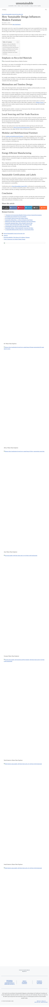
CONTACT (24, 983)
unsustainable (24, 3)
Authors (24, 982)
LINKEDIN (39, 982)
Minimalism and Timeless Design (9, 45)
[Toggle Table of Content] (17, 42)
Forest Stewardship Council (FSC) (19, 186)
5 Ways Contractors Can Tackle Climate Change (14, 239)
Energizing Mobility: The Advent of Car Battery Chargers (17, 237)
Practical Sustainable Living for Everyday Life (12, 14)
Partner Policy (9, 982)
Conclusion (5, 53)
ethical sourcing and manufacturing (22, 127)
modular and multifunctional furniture (14, 136)
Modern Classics (40, 102)
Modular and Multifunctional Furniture (10, 49)
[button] (46, 10)
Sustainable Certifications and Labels (10, 52)
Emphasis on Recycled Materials (9, 44)
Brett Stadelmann (16, 24)
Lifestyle (6, 235)
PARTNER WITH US (10, 984)
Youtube (39, 983)
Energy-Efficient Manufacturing (9, 50)
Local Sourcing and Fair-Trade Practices (11, 47)
